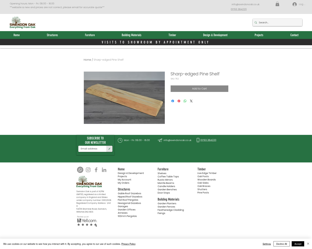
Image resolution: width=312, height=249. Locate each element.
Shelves (162, 173)
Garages (123, 206)
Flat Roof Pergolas (128, 200)
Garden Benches (167, 189)
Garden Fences (166, 206)
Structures (124, 189)
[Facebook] (96, 170)
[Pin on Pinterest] (179, 101)
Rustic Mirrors (165, 179)
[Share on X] (191, 101)
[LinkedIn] (104, 170)
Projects (122, 176)
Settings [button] (267, 243)
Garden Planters (167, 203)
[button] (277, 3)
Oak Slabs (203, 182)
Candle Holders (166, 186)
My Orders (123, 182)
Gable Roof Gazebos (129, 193)
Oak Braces (203, 186)
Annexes (123, 212)
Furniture (163, 169)
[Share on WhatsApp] (185, 101)
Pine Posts (203, 192)
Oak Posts (203, 176)
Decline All (281, 243)
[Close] (308, 243)
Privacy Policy (128, 243)
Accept (297, 243)
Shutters (202, 189)
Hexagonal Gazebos (129, 203)
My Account (124, 179)
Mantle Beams (166, 183)
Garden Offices (127, 209)
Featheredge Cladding (171, 210)
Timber (201, 169)
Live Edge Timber (207, 173)
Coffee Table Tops (168, 176)
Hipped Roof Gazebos (130, 196)
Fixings (161, 213)
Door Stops (164, 192)
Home (87, 60)
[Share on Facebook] (173, 101)
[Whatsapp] (80, 170)
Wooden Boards (206, 179)
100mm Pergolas (127, 216)
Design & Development (131, 173)
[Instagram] (88, 170)
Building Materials (168, 199)
